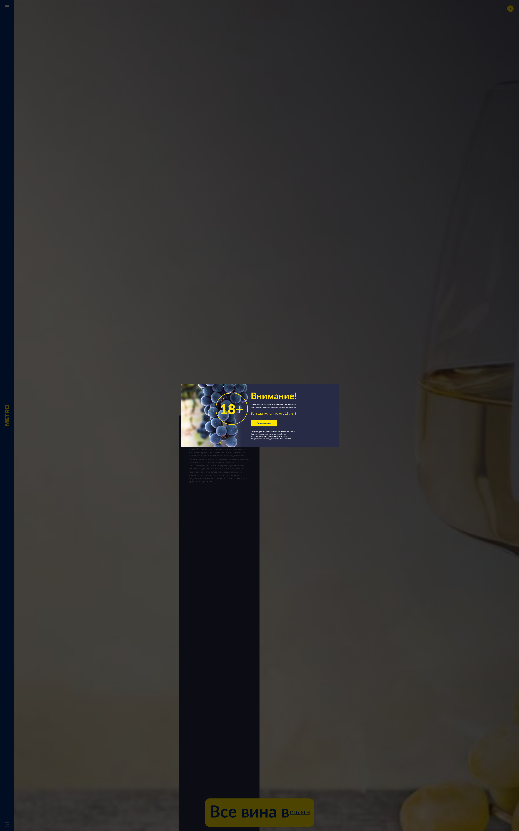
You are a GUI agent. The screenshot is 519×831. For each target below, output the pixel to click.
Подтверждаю (264, 423)
